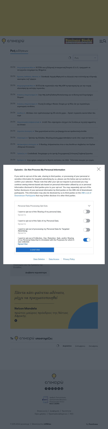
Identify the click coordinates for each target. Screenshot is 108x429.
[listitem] (54, 205)
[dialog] (54, 214)
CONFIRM (35, 250)
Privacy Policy (69, 259)
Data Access (54, 259)
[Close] (99, 169)
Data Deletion (39, 259)
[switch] (86, 211)
